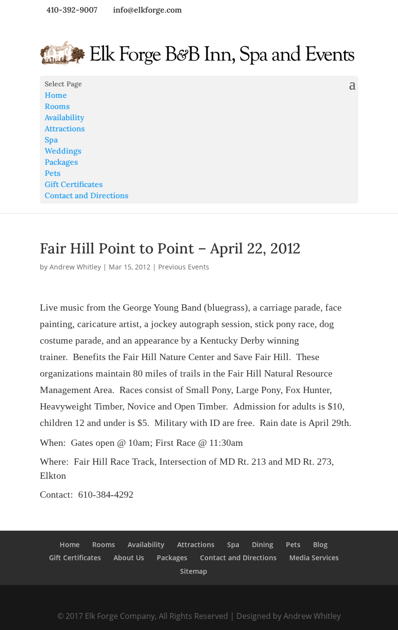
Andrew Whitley (75, 266)
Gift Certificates (74, 184)
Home (56, 95)
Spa (51, 139)
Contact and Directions (87, 195)
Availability (64, 117)
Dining (262, 544)
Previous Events (183, 266)
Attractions (65, 128)
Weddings (63, 151)
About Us (129, 557)
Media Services (314, 557)
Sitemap (193, 571)
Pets (53, 173)
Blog (320, 544)
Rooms (57, 106)
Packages (61, 162)
